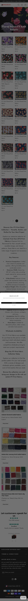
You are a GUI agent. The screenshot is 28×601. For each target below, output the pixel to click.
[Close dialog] (27, 293)
